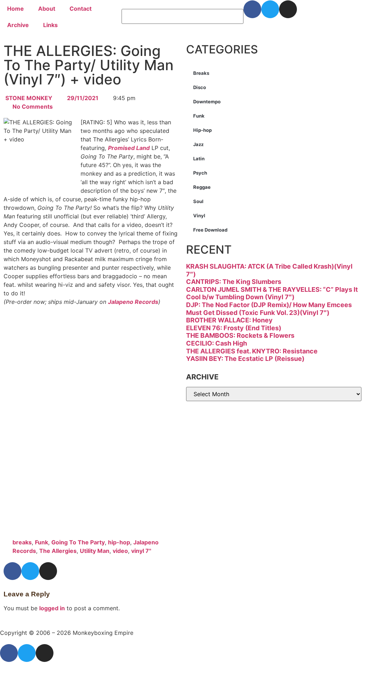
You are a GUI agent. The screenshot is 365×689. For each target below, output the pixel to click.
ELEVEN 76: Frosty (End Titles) (233, 328)
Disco (199, 87)
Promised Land (129, 147)
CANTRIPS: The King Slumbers (233, 281)
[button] (182, 4)
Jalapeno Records (133, 301)
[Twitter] (270, 9)
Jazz (198, 144)
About (46, 8)
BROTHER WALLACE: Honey (229, 320)
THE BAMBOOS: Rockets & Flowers (240, 335)
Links (50, 25)
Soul (198, 201)
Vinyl (199, 215)
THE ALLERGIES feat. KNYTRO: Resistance (252, 351)
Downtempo (207, 101)
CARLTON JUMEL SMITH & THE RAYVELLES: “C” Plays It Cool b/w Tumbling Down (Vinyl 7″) (272, 293)
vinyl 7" (141, 550)
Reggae (202, 187)
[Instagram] (288, 9)
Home (15, 8)
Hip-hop (202, 130)
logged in (52, 608)
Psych (200, 173)
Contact (81, 8)
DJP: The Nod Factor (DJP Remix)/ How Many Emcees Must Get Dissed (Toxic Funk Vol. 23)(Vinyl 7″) (269, 308)
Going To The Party (78, 542)
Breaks (201, 73)
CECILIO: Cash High (216, 343)
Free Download (210, 230)
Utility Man (94, 550)
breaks (22, 542)
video (120, 550)
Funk (41, 542)
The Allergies (58, 550)
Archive (18, 25)
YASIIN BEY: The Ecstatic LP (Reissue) (245, 358)
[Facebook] (252, 9)
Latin (199, 158)
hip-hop (119, 542)
